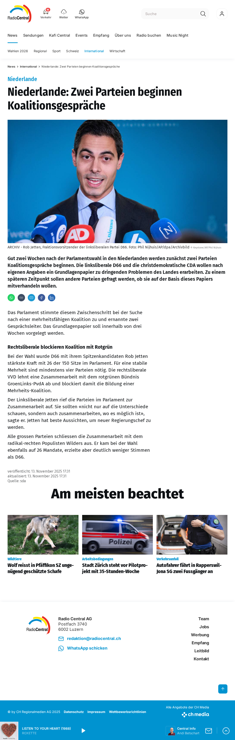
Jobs (204, 626)
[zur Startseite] (19, 14)
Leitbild (201, 650)
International (94, 51)
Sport (56, 51)
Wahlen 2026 (18, 51)
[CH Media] (187, 713)
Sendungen (33, 35)
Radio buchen (149, 35)
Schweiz (72, 51)
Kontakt (201, 658)
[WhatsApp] (11, 297)
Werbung (200, 634)
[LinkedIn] (51, 297)
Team (203, 618)
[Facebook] (41, 297)
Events (82, 35)
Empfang (101, 35)
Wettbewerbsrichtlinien (127, 712)
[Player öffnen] (226, 730)
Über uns (123, 35)
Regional (40, 51)
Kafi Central (59, 35)
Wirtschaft (117, 51)
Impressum (96, 712)
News (13, 35)
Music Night (177, 35)
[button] (82, 13)
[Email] (31, 297)
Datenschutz (74, 712)
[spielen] (83, 730)
